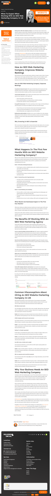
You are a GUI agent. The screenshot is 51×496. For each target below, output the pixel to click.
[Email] (33, 415)
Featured (6, 9)
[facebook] (29, 434)
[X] (29, 415)
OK (32, 494)
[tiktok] (36, 434)
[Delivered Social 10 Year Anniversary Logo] (6, 1)
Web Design (11, 9)
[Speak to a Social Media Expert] (6, 36)
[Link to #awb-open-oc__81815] (48, 3)
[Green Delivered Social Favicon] (35, 2)
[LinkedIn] (31, 415)
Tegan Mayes (26, 421)
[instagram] (32, 434)
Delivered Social (29, 492)
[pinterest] (34, 434)
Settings (28, 494)
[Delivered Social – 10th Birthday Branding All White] (9, 434)
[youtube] (42, 434)
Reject (37, 494)
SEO (8, 9)
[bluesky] (38, 434)
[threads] (40, 434)
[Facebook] (27, 415)
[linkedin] (44, 434)
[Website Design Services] (6, 30)
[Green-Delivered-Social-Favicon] (46, 434)
